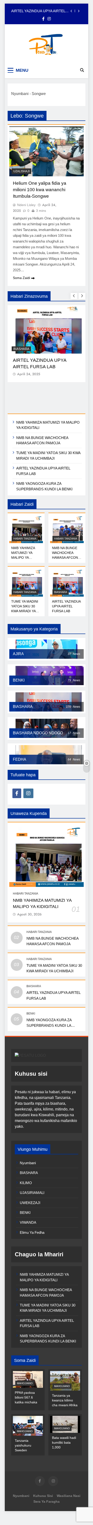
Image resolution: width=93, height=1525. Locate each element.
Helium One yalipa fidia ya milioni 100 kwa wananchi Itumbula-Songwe (39, 190)
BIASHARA (21, 349)
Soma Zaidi (21, 278)
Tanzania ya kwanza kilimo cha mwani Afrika (65, 1400)
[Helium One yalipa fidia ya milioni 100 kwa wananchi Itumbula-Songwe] (46, 151)
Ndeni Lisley (26, 205)
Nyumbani (20, 94)
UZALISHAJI (21, 171)
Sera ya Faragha (46, 1501)
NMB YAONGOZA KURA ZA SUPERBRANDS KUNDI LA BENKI (49, 1025)
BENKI (30, 1013)
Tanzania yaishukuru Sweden (23, 1445)
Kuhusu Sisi (43, 1496)
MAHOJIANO (25, 1383)
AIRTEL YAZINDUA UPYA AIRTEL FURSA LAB (38, 11)
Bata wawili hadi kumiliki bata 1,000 (64, 1442)
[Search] (82, 70)
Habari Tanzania (24, 538)
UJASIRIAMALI (32, 1193)
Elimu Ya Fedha (32, 1232)
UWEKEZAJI (30, 1203)
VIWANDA (28, 1222)
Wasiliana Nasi (68, 1496)
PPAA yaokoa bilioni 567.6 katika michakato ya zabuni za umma (27, 1402)
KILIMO (26, 1183)
